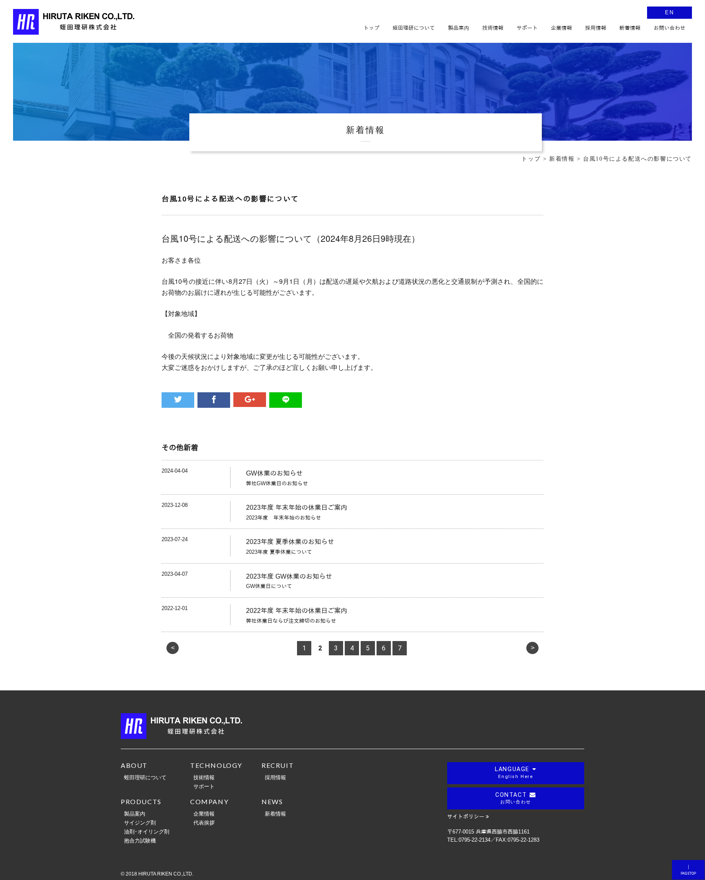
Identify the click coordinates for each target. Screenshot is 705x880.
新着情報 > (566, 159)
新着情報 (275, 813)
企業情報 (204, 813)
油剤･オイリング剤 (146, 831)
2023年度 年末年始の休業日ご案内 (296, 507)
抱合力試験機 (140, 840)
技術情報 (204, 777)
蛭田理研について (145, 777)
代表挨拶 (204, 822)
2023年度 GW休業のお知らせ (289, 576)
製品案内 (134, 813)
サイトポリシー (465, 817)
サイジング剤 (140, 822)
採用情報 (275, 777)
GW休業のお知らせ (274, 473)
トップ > (535, 159)
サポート (204, 786)
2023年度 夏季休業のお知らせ (290, 541)
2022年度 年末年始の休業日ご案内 (296, 610)
